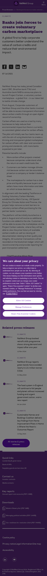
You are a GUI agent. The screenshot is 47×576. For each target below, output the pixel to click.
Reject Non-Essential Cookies (23, 314)
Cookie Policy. (12, 294)
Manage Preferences (23, 307)
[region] (23, 288)
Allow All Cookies (23, 300)
